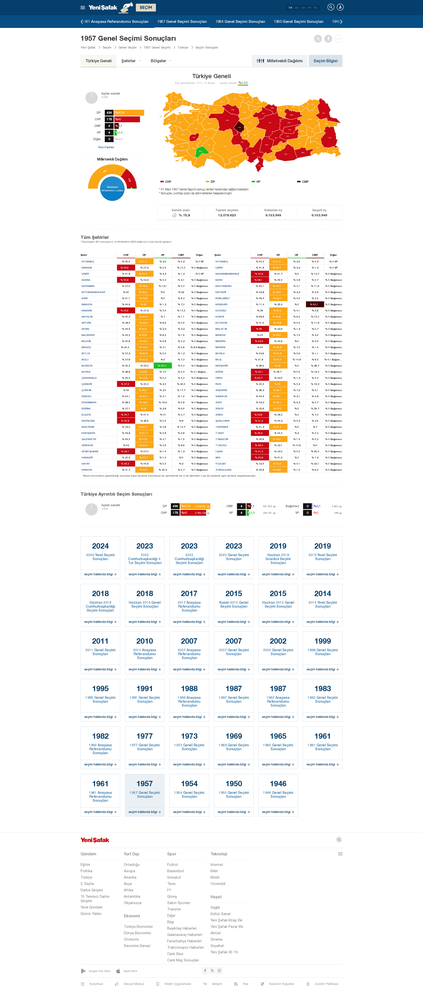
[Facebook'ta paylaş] (329, 39)
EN (296, 7)
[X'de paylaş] (319, 39)
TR (290, 7)
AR (303, 7)
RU (315, 7)
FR (309, 7)
